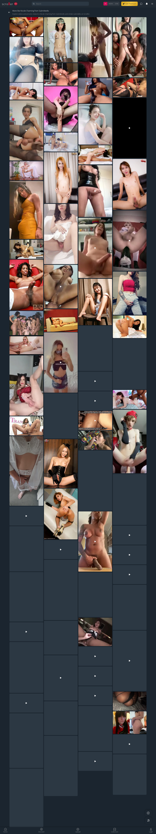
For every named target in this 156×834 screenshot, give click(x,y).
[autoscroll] (148, 813)
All (105, 4)
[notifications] (147, 4)
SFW (116, 4)
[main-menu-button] (152, 4)
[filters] (148, 820)
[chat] (141, 4)
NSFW (111, 4)
